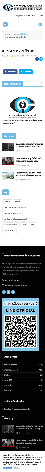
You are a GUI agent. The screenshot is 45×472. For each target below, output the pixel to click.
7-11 (24, 225)
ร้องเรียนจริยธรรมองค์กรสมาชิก (17, 409)
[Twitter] (8, 292)
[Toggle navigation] (5, 24)
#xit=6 (7, 202)
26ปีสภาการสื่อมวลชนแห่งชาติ (15, 207)
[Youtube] (13, 292)
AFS (32, 225)
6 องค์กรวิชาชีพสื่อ (11, 225)
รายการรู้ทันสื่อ (20, 34)
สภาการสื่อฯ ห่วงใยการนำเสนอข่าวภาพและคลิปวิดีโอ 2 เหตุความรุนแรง (29, 146)
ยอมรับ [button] (16, 468)
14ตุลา (17, 202)
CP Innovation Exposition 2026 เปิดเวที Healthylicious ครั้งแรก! (29, 175)
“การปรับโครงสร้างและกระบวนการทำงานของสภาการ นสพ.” (22, 122)
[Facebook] (4, 292)
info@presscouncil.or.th (16, 285)
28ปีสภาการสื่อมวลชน (12, 213)
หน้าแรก (7, 34)
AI (19, 230)
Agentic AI (8, 230)
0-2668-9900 (12, 280)
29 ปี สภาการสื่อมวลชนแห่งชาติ (15, 219)
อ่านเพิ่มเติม (7, 468)
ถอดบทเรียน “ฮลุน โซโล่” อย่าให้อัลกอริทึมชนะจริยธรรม (29, 160)
